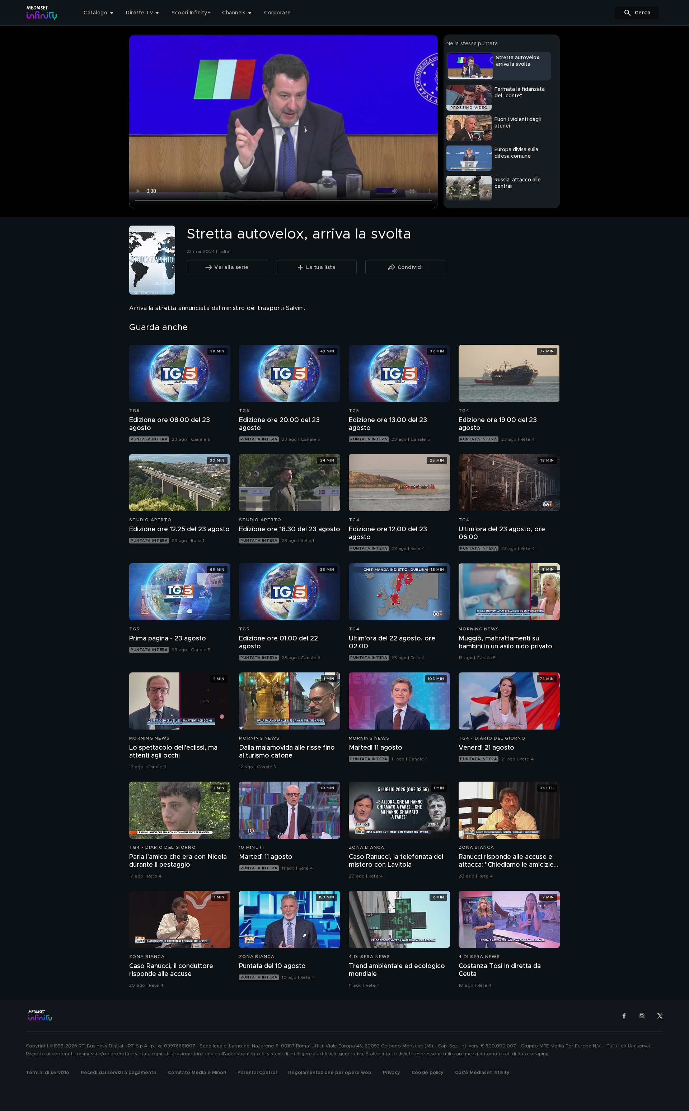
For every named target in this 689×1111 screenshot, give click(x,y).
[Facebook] (624, 1016)
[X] (660, 1016)
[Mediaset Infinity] (42, 12)
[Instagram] (642, 1016)
